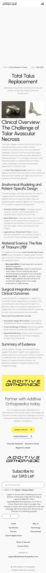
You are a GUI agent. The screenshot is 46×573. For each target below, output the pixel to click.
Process (13, 532)
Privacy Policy (23, 546)
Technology (35, 528)
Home (13, 524)
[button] (42, 4)
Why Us (36, 524)
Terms (17, 490)
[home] (9, 3)
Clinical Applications (13, 536)
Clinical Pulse (35, 532)
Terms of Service (23, 542)
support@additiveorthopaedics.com (23, 557)
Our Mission (13, 528)
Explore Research (21, 436)
